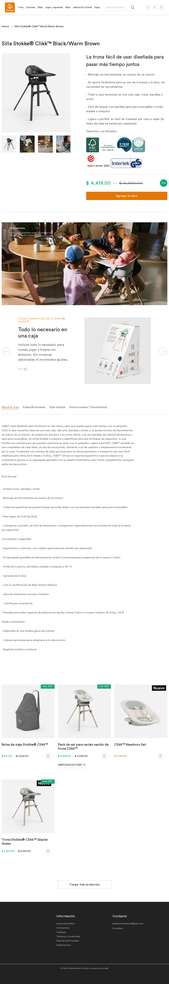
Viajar (97, 7)
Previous (6, 351)
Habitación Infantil (82, 7)
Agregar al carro (127, 195)
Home (5, 26)
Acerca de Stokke (65, 924)
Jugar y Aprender (54, 7)
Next (163, 351)
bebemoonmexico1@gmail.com (128, 924)
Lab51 (106, 968)
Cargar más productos (84, 884)
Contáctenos (63, 928)
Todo (21, 7)
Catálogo (61, 932)
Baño (68, 7)
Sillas (40, 7)
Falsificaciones (63, 945)
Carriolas (30, 7)
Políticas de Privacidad (67, 941)
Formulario (118, 928)
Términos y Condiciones (68, 936)
